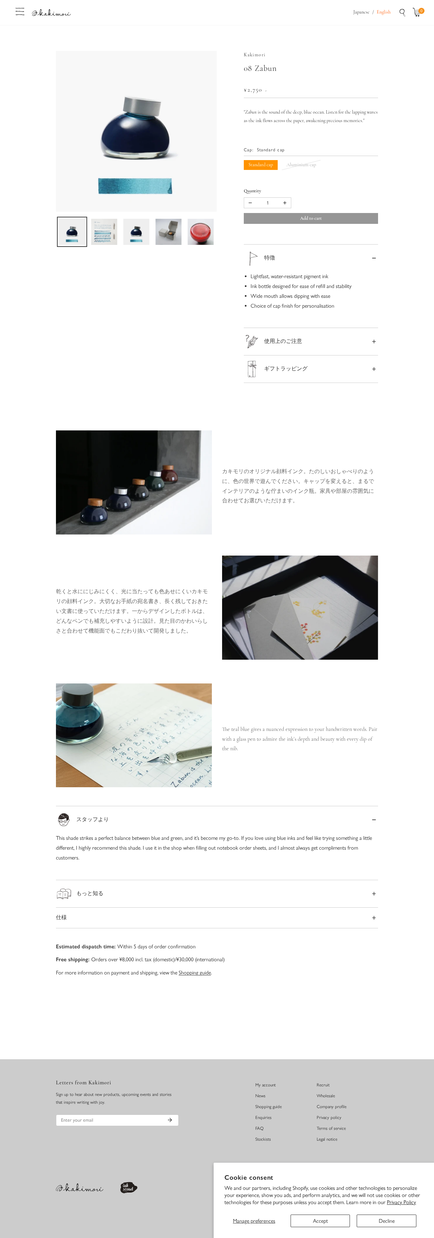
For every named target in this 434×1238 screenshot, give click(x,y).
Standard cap (261, 165)
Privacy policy (329, 1117)
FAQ (259, 1128)
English (384, 12)
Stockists (263, 1139)
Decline (387, 1221)
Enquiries (263, 1117)
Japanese (361, 12)
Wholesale (326, 1095)
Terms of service (331, 1128)
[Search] (402, 12)
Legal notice (327, 1139)
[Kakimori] (51, 12)
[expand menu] (20, 10)
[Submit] (170, 1120)
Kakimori (254, 55)
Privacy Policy (401, 1202)
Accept (320, 1221)
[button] (418, 12)
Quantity (252, 191)
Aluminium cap (301, 165)
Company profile (332, 1106)
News (260, 1095)
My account (265, 1084)
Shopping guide (195, 972)
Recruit (323, 1084)
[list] (136, 131)
